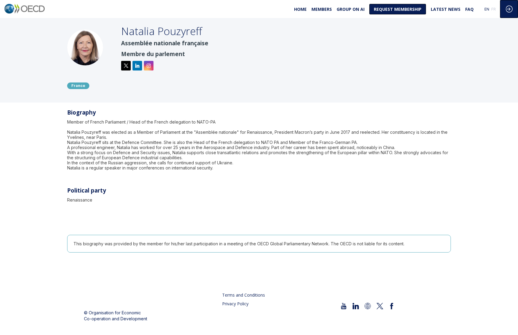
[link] (300, 9)
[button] (397, 9)
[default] (351, 9)
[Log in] (509, 9)
